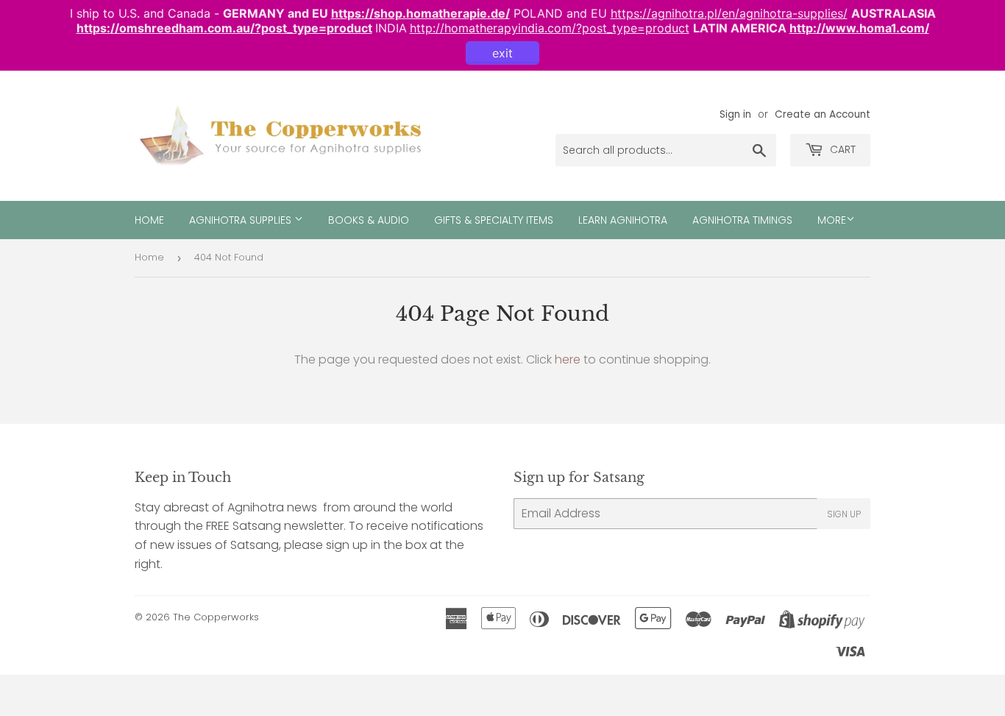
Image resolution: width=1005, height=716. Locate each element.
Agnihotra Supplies (241, 220)
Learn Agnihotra (622, 220)
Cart (841, 149)
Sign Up (844, 514)
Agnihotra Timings (742, 220)
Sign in (735, 114)
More (831, 220)
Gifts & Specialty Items (493, 220)
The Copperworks (216, 617)
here (567, 359)
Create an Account (822, 114)
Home (149, 220)
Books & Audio (368, 220)
